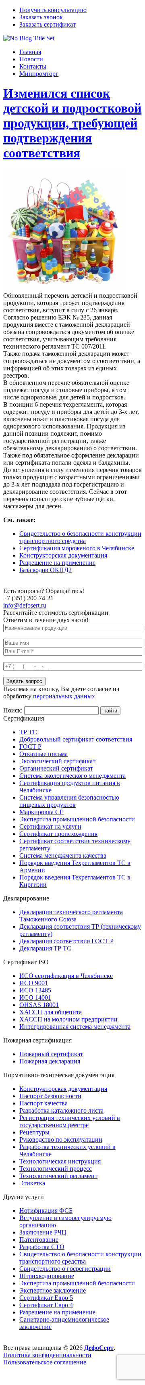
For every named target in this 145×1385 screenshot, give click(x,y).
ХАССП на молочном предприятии (68, 1019)
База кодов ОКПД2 (45, 569)
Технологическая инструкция (60, 1161)
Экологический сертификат (57, 761)
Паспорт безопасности (50, 1096)
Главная (30, 51)
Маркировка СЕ (41, 811)
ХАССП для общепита (50, 1012)
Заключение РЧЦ (42, 1232)
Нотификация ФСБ (45, 1210)
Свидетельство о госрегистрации (65, 1268)
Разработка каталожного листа (61, 1110)
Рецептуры (34, 1132)
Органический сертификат (56, 768)
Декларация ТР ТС (45, 948)
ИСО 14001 (35, 997)
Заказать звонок (41, 17)
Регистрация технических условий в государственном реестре (69, 1121)
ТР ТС (28, 732)
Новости (31, 59)
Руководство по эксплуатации (60, 1139)
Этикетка (32, 1183)
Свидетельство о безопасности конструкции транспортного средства (80, 537)
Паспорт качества (43, 1103)
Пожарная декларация (49, 1061)
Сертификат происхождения (58, 833)
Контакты (32, 66)
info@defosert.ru (24, 605)
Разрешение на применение (57, 562)
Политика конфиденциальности (47, 1355)
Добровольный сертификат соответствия (75, 739)
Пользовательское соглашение (44, 1362)
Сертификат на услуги (50, 826)
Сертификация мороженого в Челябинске (76, 548)
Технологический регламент (58, 1175)
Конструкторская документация (63, 555)
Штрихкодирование (46, 1275)
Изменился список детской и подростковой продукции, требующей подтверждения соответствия (72, 123)
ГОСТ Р (30, 746)
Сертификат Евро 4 (46, 1304)
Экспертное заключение (52, 1290)
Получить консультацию (53, 9)
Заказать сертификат (47, 24)
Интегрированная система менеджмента (74, 1026)
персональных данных (64, 696)
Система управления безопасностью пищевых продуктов (69, 801)
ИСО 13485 (35, 990)
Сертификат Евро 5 (46, 1297)
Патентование (38, 1239)
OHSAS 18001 (39, 1004)
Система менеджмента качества (62, 855)
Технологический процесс (55, 1168)
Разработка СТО (41, 1246)
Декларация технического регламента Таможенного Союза (71, 916)
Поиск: (13, 710)
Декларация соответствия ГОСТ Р (66, 941)
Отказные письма (43, 753)
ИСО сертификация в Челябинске (66, 975)
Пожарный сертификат (51, 1054)
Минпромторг (38, 73)
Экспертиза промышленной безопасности (77, 819)
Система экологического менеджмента (72, 775)
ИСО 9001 (33, 983)
